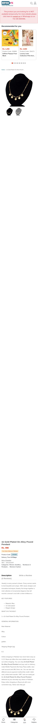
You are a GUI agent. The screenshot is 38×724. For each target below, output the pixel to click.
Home (3, 69)
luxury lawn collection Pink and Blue (27, 55)
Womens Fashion (15, 567)
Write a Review (25, 575)
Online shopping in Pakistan (10, 657)
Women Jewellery (15, 565)
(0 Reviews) (7, 578)
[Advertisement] (19, 525)
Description (7, 575)
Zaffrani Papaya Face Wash (9, 54)
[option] (19, 89)
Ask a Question (6, 560)
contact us (16, 16)
